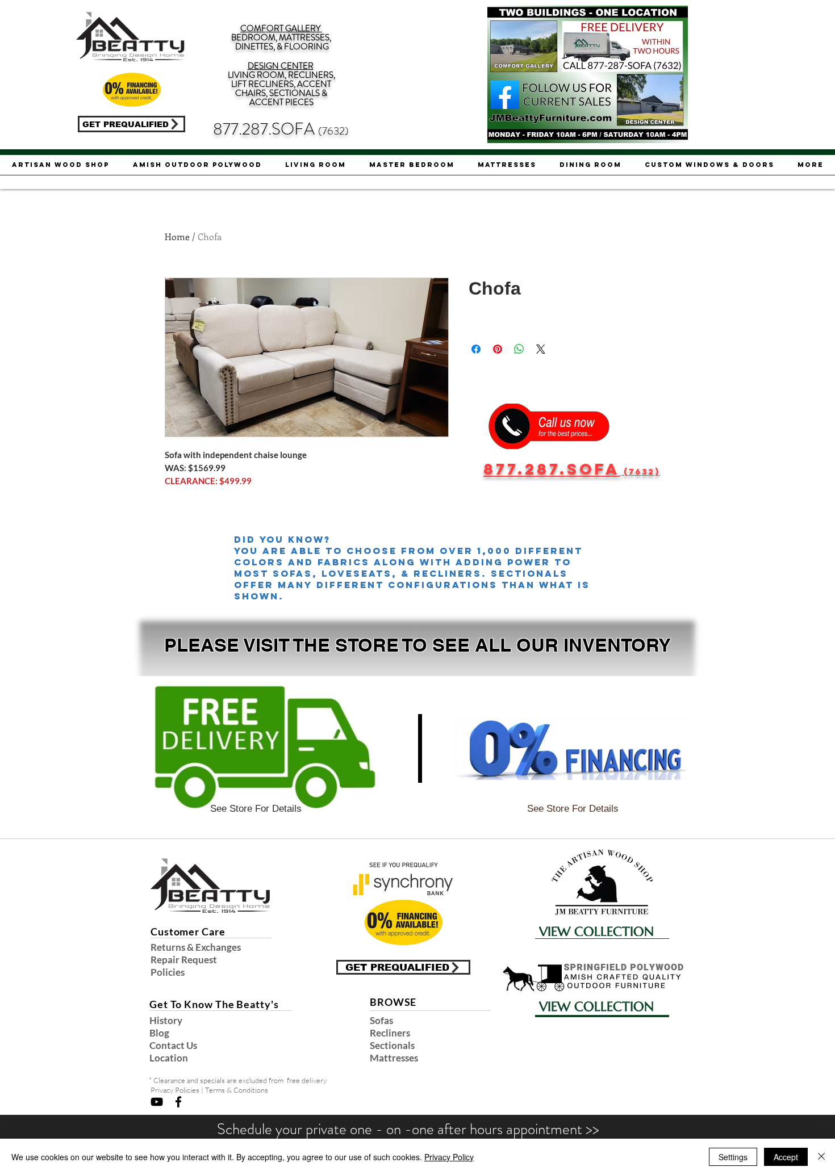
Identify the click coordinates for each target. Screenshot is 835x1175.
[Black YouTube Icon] (156, 1101)
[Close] (821, 1157)
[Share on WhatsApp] (519, 349)
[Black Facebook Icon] (178, 1101)
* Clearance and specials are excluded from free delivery (238, 1080)
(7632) (333, 131)
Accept (786, 1157)
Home (177, 236)
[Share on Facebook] (476, 349)
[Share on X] (541, 349)
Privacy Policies (175, 1089)
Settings (733, 1157)
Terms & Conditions (236, 1089)
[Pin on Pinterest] (497, 349)
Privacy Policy (449, 1157)
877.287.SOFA (265, 129)
